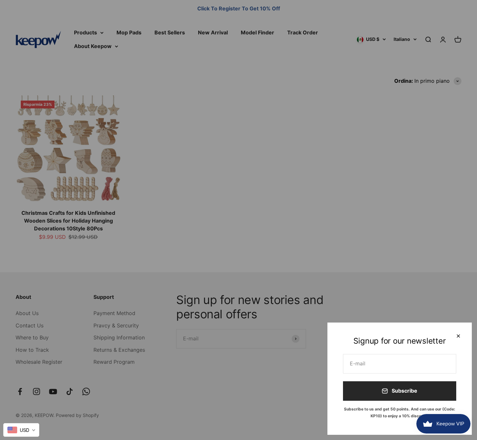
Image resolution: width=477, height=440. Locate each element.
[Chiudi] (458, 336)
